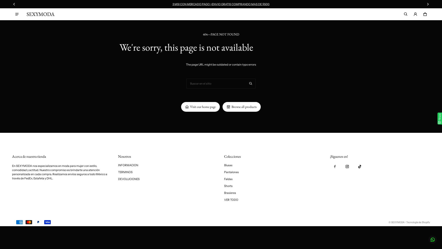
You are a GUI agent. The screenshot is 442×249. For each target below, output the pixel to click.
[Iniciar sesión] (415, 14)
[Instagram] (347, 166)
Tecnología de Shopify (418, 222)
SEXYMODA (398, 222)
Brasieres (230, 193)
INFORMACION (128, 165)
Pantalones (231, 172)
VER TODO (231, 199)
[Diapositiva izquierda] (14, 4)
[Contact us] (433, 240)
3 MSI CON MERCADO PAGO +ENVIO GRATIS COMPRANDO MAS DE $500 (221, 4)
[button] (406, 14)
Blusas (228, 165)
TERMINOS (125, 172)
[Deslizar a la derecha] (428, 4)
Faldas (228, 179)
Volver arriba (20, 137)
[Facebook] (335, 166)
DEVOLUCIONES (129, 179)
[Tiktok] (359, 166)
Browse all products (244, 107)
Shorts (228, 186)
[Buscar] (251, 83)
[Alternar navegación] (17, 14)
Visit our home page (203, 107)
